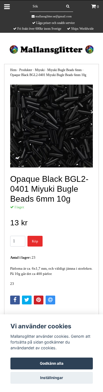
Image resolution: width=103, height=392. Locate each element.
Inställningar (51, 377)
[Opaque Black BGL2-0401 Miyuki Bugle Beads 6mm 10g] (51, 126)
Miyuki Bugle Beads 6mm (64, 70)
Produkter (25, 70)
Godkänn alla (51, 363)
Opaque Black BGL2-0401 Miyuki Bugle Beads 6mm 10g (48, 75)
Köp (35, 241)
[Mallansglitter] (51, 49)
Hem (13, 70)
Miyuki (39, 70)
